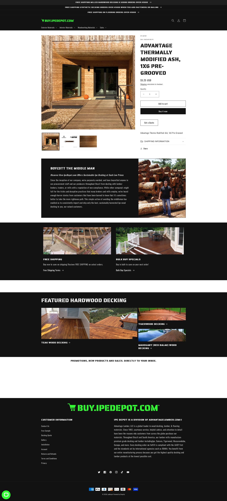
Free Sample (45, 430)
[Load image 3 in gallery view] (88, 141)
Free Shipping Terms (51, 270)
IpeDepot (110, 494)
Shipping (143, 84)
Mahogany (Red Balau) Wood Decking (157, 347)
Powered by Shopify (119, 494)
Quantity (143, 89)
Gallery (43, 439)
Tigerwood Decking (151, 324)
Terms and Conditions (49, 458)
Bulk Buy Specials (123, 270)
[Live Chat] (6, 494)
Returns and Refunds (48, 453)
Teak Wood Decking (54, 342)
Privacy (44, 463)
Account (44, 449)
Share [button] (145, 148)
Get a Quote (149, 122)
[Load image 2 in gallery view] (69, 141)
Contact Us (45, 426)
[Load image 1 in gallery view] (50, 141)
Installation (45, 444)
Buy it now (163, 111)
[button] (49, 27)
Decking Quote (46, 435)
